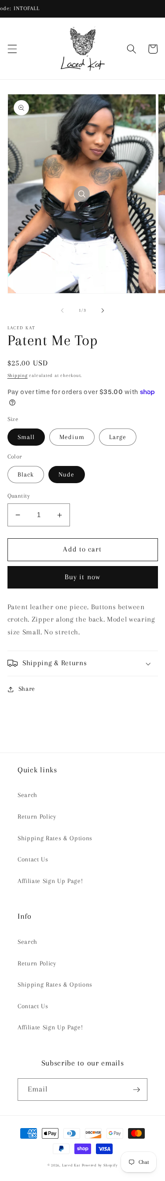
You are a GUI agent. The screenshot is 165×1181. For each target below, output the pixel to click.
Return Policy (37, 816)
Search (27, 795)
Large (118, 437)
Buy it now (82, 577)
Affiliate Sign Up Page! (50, 881)
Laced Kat (71, 1165)
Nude (66, 474)
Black (26, 474)
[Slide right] (103, 310)
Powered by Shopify (100, 1165)
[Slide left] (62, 310)
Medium (71, 437)
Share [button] (26, 689)
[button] (11, 49)
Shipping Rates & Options (55, 838)
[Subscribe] (136, 1089)
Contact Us (33, 859)
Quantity (18, 495)
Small (26, 437)
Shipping (17, 375)
